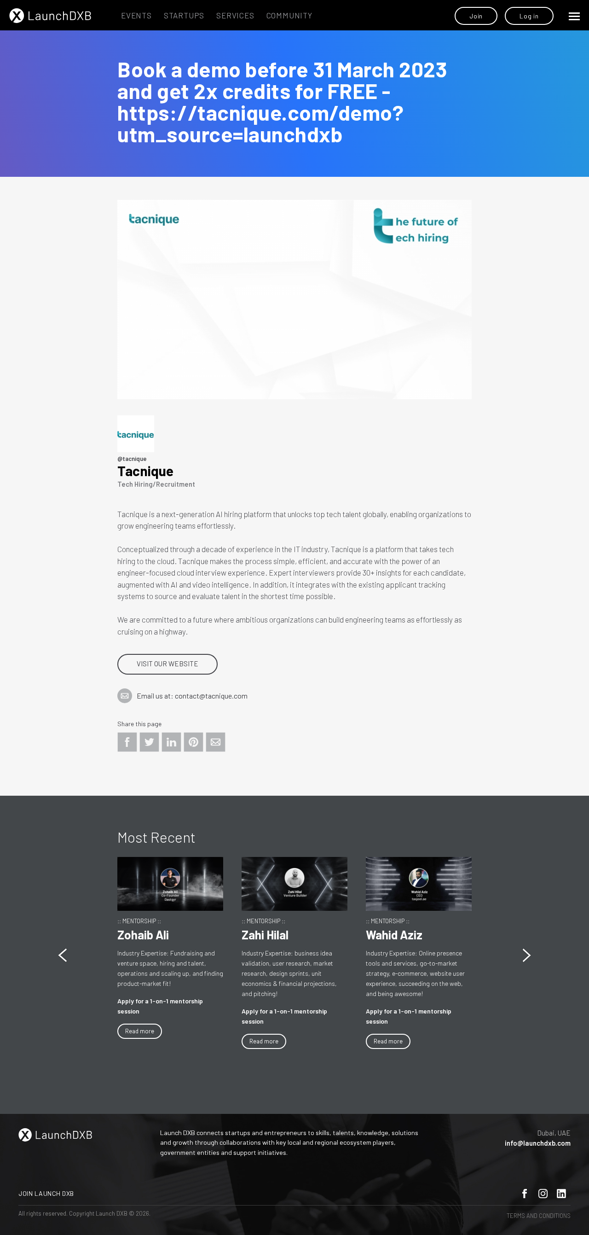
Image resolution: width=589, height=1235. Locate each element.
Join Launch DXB (46, 1193)
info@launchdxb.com (538, 1143)
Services (235, 15)
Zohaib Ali (143, 934)
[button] (526, 955)
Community (289, 15)
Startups (184, 15)
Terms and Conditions (539, 1215)
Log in (529, 16)
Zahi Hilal (265, 934)
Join (476, 16)
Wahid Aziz (394, 934)
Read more (139, 1031)
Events (136, 15)
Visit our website (167, 663)
